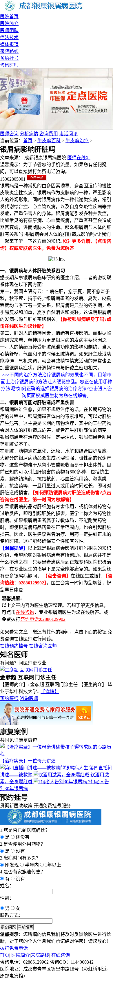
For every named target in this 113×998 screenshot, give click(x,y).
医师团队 (9, 30)
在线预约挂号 (14, 645)
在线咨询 (25, 612)
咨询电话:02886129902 (42, 619)
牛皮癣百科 (49, 140)
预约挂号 (9, 58)
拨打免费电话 (14, 948)
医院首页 (9, 16)
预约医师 (9, 698)
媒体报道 (9, 44)
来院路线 (9, 51)
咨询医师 (9, 65)
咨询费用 (48, 133)
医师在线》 (78, 157)
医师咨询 (9, 133)
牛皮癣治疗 (77, 140)
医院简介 (9, 23)
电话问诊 (68, 133)
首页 (27, 140)
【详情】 (50, 691)
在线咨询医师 (43, 645)
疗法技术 (9, 37)
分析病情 (29, 133)
